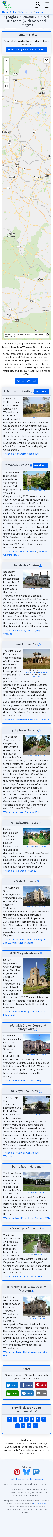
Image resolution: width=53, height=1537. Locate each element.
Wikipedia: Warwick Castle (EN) (20, 551)
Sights (13, 12)
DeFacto (31, 491)
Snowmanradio (30, 672)
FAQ (12, 1479)
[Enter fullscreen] (6, 86)
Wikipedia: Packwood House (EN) (21, 871)
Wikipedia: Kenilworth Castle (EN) (21, 454)
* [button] (41, 392)
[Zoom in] (6, 60)
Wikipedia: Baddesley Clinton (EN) (21, 630)
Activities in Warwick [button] (26, 381)
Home (5, 12)
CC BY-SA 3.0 (41, 906)
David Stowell (31, 1192)
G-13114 (30, 756)
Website (43, 551)
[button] (12, 1385)
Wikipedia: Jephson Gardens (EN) (21, 812)
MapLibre (9, 334)
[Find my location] (6, 79)
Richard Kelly (32, 1055)
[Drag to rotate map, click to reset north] (6, 72)
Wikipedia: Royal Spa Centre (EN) (21, 1153)
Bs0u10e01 (31, 846)
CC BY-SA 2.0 (42, 1192)
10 (35, 1426)
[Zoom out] (6, 66)
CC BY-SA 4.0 (40, 491)
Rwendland (31, 906)
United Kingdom (26, 12)
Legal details (22, 1479)
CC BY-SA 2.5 (40, 1254)
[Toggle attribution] (47, 334)
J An (31, 1114)
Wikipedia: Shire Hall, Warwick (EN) (22, 1081)
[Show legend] (46, 60)
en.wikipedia (43, 672)
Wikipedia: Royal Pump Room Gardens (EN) (26, 1218)
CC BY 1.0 (37, 418)
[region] (26, 198)
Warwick (40, 12)
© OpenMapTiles (21, 334)
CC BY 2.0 (41, 1319)
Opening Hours (11, 555)
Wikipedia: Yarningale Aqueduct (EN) (23, 1277)
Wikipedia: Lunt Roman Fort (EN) (21, 720)
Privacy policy (36, 1479)
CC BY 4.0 (42, 1055)
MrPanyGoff (32, 1319)
